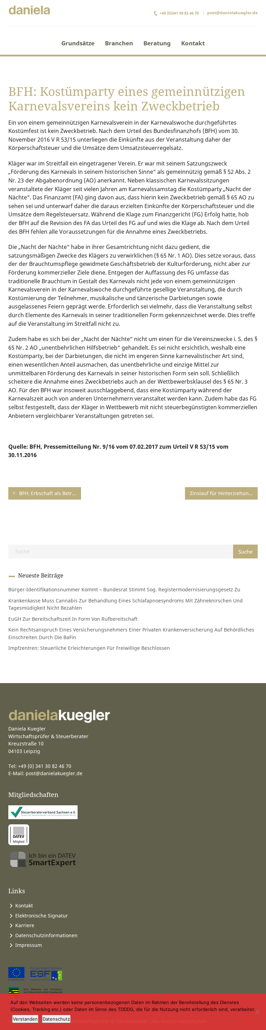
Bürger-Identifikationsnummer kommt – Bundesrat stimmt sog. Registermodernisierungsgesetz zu (124, 589)
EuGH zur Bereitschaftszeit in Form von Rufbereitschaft (73, 619)
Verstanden (25, 1019)
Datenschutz (56, 1019)
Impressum (28, 945)
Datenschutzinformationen (46, 935)
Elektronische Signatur (41, 915)
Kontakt (193, 43)
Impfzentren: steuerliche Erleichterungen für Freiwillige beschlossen (89, 648)
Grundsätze (78, 43)
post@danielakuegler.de (232, 13)
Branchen (119, 43)
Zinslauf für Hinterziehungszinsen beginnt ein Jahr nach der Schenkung (224, 493)
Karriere (24, 925)
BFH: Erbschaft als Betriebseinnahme (49, 493)
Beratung (157, 43)
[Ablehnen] (257, 1012)
